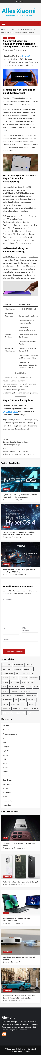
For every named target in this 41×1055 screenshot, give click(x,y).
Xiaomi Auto (21, 713)
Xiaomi (26, 708)
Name (5, 628)
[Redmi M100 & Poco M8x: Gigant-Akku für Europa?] (20, 866)
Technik (5, 704)
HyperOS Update (10, 411)
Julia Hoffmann (9, 50)
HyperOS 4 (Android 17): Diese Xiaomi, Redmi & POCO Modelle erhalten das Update (20, 496)
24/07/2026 (20, 500)
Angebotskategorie (10, 734)
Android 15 (17, 669)
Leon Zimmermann (10, 500)
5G (3, 664)
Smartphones (19, 695)
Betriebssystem (8, 673)
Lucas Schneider (9, 848)
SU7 (16, 700)
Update (31, 704)
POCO (29, 686)
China (18, 673)
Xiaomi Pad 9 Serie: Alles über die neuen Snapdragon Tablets (17, 919)
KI (12, 682)
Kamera (5, 682)
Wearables (16, 708)
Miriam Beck (8, 537)
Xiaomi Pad (7, 805)
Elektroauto (28, 673)
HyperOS (11, 38)
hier (4, 130)
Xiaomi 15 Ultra (8, 713)
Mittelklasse (13, 686)
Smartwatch (31, 695)
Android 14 (7, 669)
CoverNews (15, 1051)
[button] (3, 23)
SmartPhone (7, 784)
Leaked (5, 755)
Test (24, 704)
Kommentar (8, 599)
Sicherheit (14, 691)
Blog (5, 38)
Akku (9, 664)
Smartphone (7, 695)
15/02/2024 (19, 50)
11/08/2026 (19, 1001)
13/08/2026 (15, 962)
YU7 (29, 713)
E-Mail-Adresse (25, 629)
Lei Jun (30, 682)
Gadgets (6, 746)
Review (5, 691)
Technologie (15, 704)
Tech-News (31, 700)
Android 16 (28, 669)
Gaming (5, 678)
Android (29, 664)
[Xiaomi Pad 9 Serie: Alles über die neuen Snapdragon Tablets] (20, 903)
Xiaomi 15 (34, 708)
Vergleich (6, 708)
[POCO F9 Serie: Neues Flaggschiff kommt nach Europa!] (20, 828)
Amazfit (6, 726)
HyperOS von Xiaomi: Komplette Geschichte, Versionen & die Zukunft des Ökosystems (19, 533)
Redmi (36, 686)
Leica (23, 682)
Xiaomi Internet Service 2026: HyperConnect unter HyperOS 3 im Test (19, 570)
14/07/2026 (20, 575)
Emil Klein (7, 962)
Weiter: (19, 451)
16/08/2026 (18, 923)
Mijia (4, 686)
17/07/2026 (16, 537)
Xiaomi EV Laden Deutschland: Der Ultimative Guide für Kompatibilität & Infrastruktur (19, 997)
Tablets (5, 788)
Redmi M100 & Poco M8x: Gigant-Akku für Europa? (20, 882)
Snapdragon (7, 700)
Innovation (34, 678)
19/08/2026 (19, 885)
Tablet (22, 700)
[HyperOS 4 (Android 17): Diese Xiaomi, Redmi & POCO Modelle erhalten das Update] (20, 479)
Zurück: (16, 442)
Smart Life (6, 776)
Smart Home (25, 691)
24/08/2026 (19, 848)
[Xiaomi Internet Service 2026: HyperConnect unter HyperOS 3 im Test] (20, 554)
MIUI (22, 686)
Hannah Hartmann (10, 575)
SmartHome (7, 780)
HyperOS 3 (23, 678)
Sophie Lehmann (9, 885)
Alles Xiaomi (19, 10)
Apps (5, 738)
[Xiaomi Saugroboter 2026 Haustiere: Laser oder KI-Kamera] (20, 941)
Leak (17, 682)
